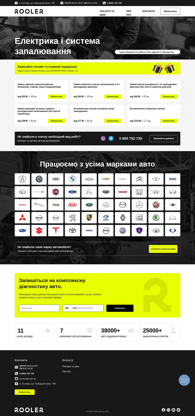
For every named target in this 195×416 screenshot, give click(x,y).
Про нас (66, 371)
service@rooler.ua (27, 379)
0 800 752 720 (130, 138)
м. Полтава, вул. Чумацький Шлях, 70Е (37, 384)
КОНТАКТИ (148, 11)
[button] (170, 11)
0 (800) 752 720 (114, 3)
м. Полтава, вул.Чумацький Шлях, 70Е (37, 3)
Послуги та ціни (70, 366)
